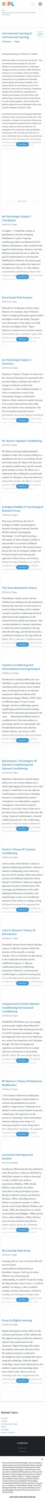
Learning (4, 1421)
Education (4, 1418)
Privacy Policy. (7, 1492)
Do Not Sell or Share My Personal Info (22, 1497)
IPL (3, 10)
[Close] (42, 1459)
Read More (22, 277)
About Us (22, 1448)
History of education (8, 1432)
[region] (22, 1478)
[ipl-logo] (10, 5)
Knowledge (5, 1430)
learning (14, 79)
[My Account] (41, 4)
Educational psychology (9, 1424)
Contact (22, 1451)
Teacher (4, 1427)
